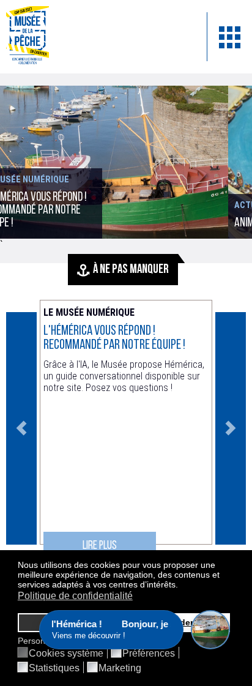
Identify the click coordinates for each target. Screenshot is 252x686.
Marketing (119, 668)
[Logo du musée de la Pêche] (97, 36)
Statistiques (54, 668)
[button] (181, 585)
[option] (126, 428)
